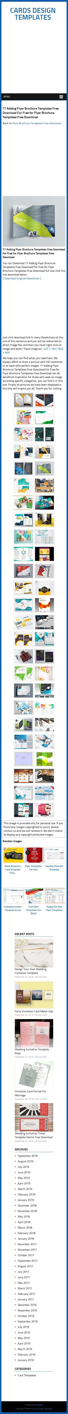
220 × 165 (49, 348)
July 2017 (23, 1271)
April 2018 (24, 1222)
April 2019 (24, 1183)
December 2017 (27, 1244)
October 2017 (26, 1255)
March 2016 (25, 1349)
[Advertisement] (34, 58)
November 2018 (27, 1211)
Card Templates (27, 1375)
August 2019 (25, 1161)
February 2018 (26, 1233)
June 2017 (24, 1277)
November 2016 (27, 1310)
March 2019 (25, 1189)
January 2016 (26, 1360)
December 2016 (27, 1305)
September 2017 (28, 1260)
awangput (38, 1405)
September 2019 (28, 1155)
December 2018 (27, 1205)
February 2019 (26, 1194)
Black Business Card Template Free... (13, 869)
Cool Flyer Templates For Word (33, 910)
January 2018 (26, 1238)
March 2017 (25, 1288)
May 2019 (24, 1178)
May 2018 (24, 1216)
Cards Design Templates (33, 13)
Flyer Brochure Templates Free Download (36, 123)
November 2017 (27, 1249)
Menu (6, 96)
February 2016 (26, 1354)
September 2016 (28, 1321)
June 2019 (24, 1172)
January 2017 (26, 1299)
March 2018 (25, 1227)
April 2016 (24, 1343)
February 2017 (26, 1293)
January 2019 (26, 1200)
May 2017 (24, 1282)
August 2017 (25, 1266)
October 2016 (26, 1316)
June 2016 (24, 1332)
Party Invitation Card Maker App (34, 1011)
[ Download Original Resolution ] (22, 278)
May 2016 (24, 1338)
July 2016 (23, 1327)
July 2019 (23, 1166)
